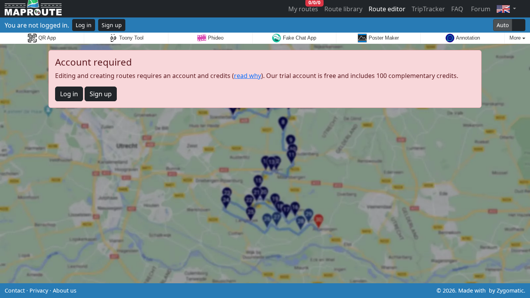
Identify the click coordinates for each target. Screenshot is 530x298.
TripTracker (428, 9)
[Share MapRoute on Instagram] (277, 290)
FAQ (457, 9)
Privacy (38, 290)
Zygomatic (510, 290)
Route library (343, 9)
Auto (503, 25)
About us (64, 290)
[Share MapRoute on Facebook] (265, 290)
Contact (15, 290)
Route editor (387, 9)
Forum (479, 9)
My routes (303, 7)
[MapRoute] (33, 8)
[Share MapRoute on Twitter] (252, 290)
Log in (84, 25)
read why (247, 75)
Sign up (112, 25)
